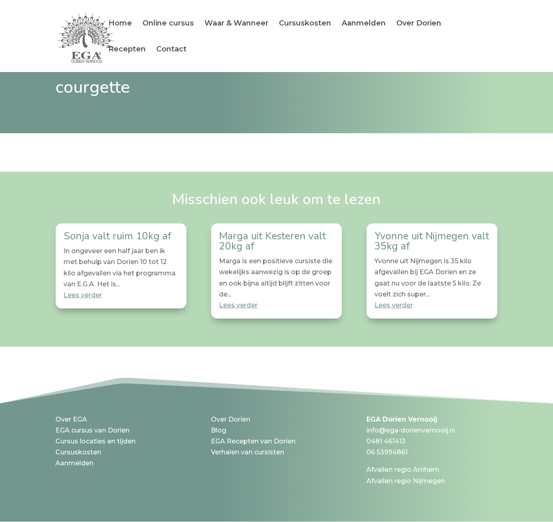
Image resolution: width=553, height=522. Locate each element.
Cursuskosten (305, 24)
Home (120, 24)
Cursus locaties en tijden (95, 441)
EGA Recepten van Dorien (253, 441)
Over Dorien (418, 24)
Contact (171, 49)
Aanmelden (364, 24)
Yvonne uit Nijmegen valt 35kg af (431, 241)
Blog (218, 430)
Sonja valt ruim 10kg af (117, 236)
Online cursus (168, 24)
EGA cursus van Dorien (92, 430)
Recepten (127, 49)
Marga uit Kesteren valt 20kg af (272, 241)
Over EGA (71, 419)
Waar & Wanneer (236, 24)
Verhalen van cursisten (247, 452)
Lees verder (83, 295)
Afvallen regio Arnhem (402, 469)
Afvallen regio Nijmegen (405, 481)
